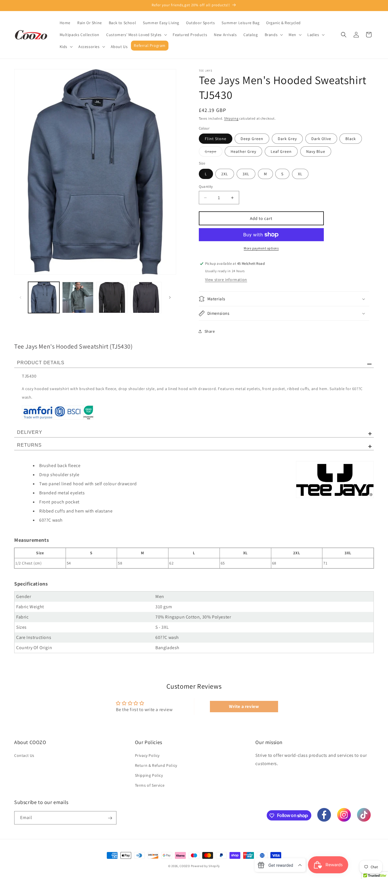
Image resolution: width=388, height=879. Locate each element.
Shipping (231, 118)
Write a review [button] (244, 706)
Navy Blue (315, 151)
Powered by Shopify (205, 866)
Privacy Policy (147, 755)
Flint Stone (215, 138)
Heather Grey (243, 151)
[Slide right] (170, 297)
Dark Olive (321, 138)
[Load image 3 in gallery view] (112, 297)
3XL (246, 173)
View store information (226, 279)
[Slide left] (20, 297)
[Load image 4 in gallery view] (146, 297)
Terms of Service (150, 785)
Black (350, 138)
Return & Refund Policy (156, 765)
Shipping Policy (149, 775)
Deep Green (252, 138)
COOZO (185, 866)
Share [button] (210, 331)
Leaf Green (281, 151)
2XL (224, 173)
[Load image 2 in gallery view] (77, 297)
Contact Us (24, 755)
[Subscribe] (110, 818)
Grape (213, 153)
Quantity (206, 186)
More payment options (261, 248)
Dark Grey (287, 138)
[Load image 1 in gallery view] (43, 297)
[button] (136, 35)
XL (300, 173)
